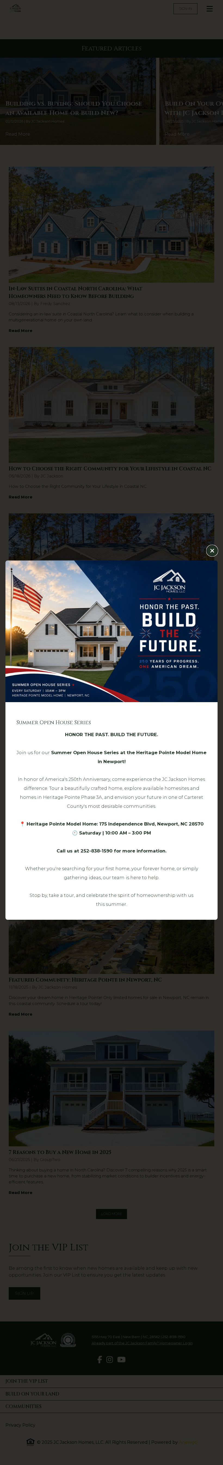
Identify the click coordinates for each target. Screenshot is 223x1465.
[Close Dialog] (212, 550)
